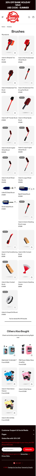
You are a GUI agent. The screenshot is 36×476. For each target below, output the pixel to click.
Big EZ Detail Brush (24, 194)
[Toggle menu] (3, 17)
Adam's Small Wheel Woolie (8, 179)
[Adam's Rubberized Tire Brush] (10, 76)
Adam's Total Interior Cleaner (8, 390)
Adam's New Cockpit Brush (8, 283)
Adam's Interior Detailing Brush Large (26, 223)
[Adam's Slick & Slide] (9, 406)
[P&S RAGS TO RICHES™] (9, 349)
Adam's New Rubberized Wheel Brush (26, 59)
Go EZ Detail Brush (7, 206)
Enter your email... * (9, 449)
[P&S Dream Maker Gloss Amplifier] (26, 349)
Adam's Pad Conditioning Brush (10, 253)
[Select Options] (15, 188)
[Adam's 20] (10, 106)
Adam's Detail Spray (25, 389)
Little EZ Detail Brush (8, 192)
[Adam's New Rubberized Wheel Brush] (26, 46)
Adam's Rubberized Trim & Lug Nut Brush (26, 89)
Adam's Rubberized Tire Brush (9, 89)
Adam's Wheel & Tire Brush (8, 59)
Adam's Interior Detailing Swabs (26, 283)
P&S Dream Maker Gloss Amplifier (26, 361)
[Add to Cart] (15, 53)
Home (3, 26)
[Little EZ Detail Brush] (10, 188)
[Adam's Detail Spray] (26, 377)
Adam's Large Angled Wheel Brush (25, 149)
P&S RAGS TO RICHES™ (9, 360)
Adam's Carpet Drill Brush (10, 312)
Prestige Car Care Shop (13, 467)
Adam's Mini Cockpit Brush (24, 253)
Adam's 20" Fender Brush (9, 118)
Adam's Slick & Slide (8, 418)
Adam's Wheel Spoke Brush (24, 119)
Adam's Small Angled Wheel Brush (8, 149)
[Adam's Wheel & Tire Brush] (10, 46)
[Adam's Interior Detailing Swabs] (26, 270)
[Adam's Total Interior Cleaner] (9, 377)
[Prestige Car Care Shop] (13, 17)
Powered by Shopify (26, 467)
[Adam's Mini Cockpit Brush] (26, 240)
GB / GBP (17, 463)
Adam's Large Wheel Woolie (24, 179)
